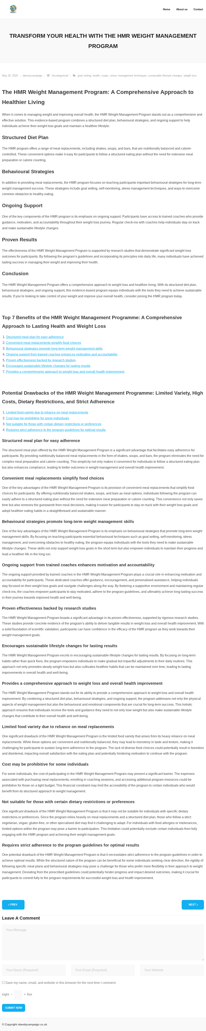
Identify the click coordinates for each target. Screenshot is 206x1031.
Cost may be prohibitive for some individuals (37, 418)
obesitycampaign (32, 75)
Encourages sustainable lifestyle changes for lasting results (48, 366)
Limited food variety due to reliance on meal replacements (47, 412)
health (96, 75)
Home (166, 9)
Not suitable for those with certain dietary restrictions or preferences (53, 424)
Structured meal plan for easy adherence (35, 337)
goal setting (84, 75)
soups (104, 75)
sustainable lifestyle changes (165, 75)
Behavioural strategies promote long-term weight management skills (54, 348)
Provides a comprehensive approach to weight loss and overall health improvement (65, 371)
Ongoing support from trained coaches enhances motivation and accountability (61, 354)
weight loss (190, 75)
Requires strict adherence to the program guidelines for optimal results (56, 430)
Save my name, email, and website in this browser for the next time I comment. (60, 982)
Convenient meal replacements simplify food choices (43, 342)
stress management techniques (128, 75)
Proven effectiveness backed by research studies (41, 360)
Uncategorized (60, 75)
